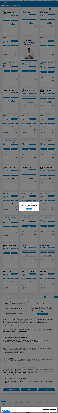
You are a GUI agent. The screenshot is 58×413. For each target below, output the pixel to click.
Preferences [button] (8, 410)
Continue (29, 208)
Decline (46, 409)
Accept (52, 409)
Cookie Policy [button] (25, 409)
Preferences (39, 409)
